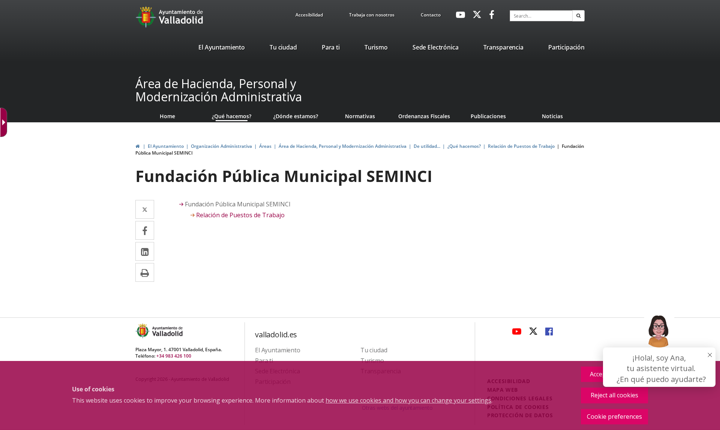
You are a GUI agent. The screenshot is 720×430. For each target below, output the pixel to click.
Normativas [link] (360, 116)
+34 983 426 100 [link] (173, 356)
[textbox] (541, 15)
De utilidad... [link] (427, 146)
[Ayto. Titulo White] (181, 17)
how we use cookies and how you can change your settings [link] (408, 400)
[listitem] (221, 48)
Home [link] (167, 116)
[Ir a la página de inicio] (146, 17)
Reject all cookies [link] (614, 395)
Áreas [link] (265, 146)
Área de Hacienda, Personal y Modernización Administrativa (218, 90)
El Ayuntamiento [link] (166, 146)
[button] (578, 15)
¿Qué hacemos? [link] (231, 116)
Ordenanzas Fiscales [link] (424, 116)
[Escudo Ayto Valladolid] (143, 330)
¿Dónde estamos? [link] (295, 116)
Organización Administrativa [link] (221, 146)
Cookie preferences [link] (614, 416)
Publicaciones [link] (488, 116)
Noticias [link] (552, 116)
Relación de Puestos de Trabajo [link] (521, 146)
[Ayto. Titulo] (167, 330)
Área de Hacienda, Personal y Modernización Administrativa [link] (342, 146)
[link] (309, 16)
